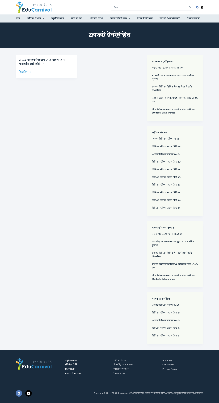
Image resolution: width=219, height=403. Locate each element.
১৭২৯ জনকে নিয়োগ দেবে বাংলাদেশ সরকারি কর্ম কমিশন (42, 62)
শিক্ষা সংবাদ (193, 18)
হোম (18, 18)
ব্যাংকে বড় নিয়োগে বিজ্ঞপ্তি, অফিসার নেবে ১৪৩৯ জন (175, 100)
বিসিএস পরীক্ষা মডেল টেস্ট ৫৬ (166, 177)
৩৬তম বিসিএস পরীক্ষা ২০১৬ (166, 154)
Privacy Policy (169, 369)
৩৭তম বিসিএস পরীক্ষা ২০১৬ (165, 139)
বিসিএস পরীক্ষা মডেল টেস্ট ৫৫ (166, 185)
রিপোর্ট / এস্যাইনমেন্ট (170, 18)
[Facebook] (197, 7)
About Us (167, 360)
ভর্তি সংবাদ (76, 18)
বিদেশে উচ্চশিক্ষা (118, 18)
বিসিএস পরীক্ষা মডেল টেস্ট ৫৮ (166, 162)
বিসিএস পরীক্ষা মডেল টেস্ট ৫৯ (166, 147)
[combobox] (149, 7)
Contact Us (168, 365)
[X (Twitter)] (202, 7)
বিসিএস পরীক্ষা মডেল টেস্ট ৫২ (166, 208)
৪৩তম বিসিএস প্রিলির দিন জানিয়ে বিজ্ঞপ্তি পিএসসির (172, 88)
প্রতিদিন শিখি (96, 18)
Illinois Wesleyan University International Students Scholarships (173, 111)
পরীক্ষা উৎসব (34, 18)
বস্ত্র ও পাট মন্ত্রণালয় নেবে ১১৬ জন (168, 68)
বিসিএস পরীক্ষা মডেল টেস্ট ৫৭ (166, 170)
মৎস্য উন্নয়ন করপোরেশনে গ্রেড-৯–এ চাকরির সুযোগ (173, 77)
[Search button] (190, 7)
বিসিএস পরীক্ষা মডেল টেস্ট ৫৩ (166, 200)
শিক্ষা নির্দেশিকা (145, 18)
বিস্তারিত (23, 71)
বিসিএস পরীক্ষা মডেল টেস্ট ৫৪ (166, 193)
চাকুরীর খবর (57, 18)
